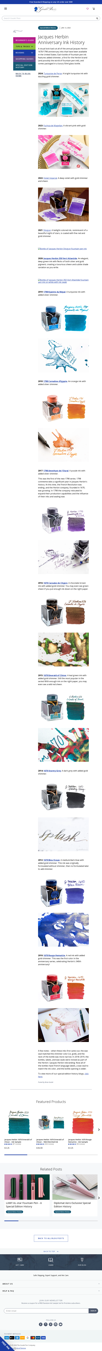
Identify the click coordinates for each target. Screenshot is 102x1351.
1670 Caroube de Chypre (56, 583)
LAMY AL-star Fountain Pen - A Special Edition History (24, 1204)
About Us (7, 1284)
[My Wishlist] (88, 8)
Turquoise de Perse (53, 73)
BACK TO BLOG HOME (23, 74)
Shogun (47, 230)
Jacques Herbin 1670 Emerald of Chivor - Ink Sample (18, 1140)
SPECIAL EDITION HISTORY (24, 66)
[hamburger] (5, 8)
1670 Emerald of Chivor (55, 675)
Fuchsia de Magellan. (53, 125)
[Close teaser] (15, 1348)
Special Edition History (48, 28)
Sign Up (93, 1311)
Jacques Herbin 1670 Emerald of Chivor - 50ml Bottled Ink (50, 1140)
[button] (8, 1143)
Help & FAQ (8, 1291)
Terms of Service (20, 1348)
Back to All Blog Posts (51, 1238)
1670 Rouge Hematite (54, 955)
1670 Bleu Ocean (52, 860)
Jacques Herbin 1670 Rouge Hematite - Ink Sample (80, 1140)
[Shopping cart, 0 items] (95, 8)
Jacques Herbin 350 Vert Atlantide (60, 258)
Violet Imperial (50, 178)
